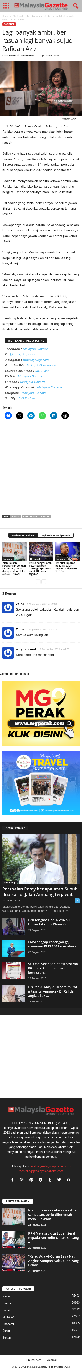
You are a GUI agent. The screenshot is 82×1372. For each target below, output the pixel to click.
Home (5, 16)
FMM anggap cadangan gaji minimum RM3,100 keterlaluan (52, 944)
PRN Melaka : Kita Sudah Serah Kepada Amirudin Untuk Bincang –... (53, 1237)
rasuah (45, 516)
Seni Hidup (9, 882)
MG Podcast (27, 398)
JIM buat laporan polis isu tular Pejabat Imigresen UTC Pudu (66, 567)
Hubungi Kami (33, 1359)
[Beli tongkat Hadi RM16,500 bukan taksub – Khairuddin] (13, 926)
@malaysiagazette (23, 354)
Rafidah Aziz (30, 516)
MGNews (8, 1317)
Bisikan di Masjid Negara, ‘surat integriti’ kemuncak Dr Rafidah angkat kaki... (52, 991)
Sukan (6, 1337)
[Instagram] (23, 1180)
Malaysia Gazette (35, 349)
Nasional (18, 16)
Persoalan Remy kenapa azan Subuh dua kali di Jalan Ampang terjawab (40, 891)
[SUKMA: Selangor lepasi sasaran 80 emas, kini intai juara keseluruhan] (13, 970)
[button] (75, 6)
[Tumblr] (51, 1180)
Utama (6, 1303)
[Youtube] (69, 1180)
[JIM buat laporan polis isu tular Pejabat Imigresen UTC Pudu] (67, 551)
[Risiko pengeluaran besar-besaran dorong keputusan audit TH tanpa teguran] (41, 551)
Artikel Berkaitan (23, 535)
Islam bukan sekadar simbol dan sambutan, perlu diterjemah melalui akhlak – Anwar (14, 568)
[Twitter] (60, 1180)
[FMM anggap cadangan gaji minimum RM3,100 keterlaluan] (13, 948)
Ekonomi (8, 1324)
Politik (6, 1310)
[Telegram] (41, 1180)
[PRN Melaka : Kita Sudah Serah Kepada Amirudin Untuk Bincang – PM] (13, 1239)
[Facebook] (13, 1180)
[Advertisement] (41, 468)
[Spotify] (32, 1180)
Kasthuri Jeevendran (21, 55)
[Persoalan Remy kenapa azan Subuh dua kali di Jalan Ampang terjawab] (41, 859)
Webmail (52, 1359)
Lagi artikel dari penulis (55, 535)
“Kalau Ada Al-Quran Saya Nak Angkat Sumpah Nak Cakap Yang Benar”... (53, 1260)
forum (15, 516)
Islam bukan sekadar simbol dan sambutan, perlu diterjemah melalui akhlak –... (53, 1214)
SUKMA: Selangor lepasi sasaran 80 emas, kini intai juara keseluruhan (53, 968)
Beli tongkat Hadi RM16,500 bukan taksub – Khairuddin (49, 922)
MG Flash (42, 371)
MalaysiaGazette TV (41, 365)
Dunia (6, 1330)
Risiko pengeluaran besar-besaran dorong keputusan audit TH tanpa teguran (40, 568)
